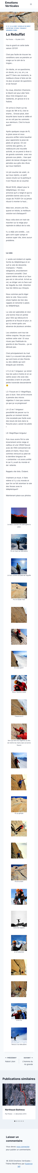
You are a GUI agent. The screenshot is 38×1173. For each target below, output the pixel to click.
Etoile (16, 28)
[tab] (14, 1121)
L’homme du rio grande (27, 1061)
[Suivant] (32, 1101)
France (23, 28)
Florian (11, 39)
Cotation (9, 28)
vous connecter (22, 1147)
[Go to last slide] (6, 1101)
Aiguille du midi (24, 26)
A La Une (13, 26)
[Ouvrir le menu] (31, 4)
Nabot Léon (11, 1060)
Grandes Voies (11, 30)
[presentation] (19, 1095)
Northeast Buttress (15, 1109)
